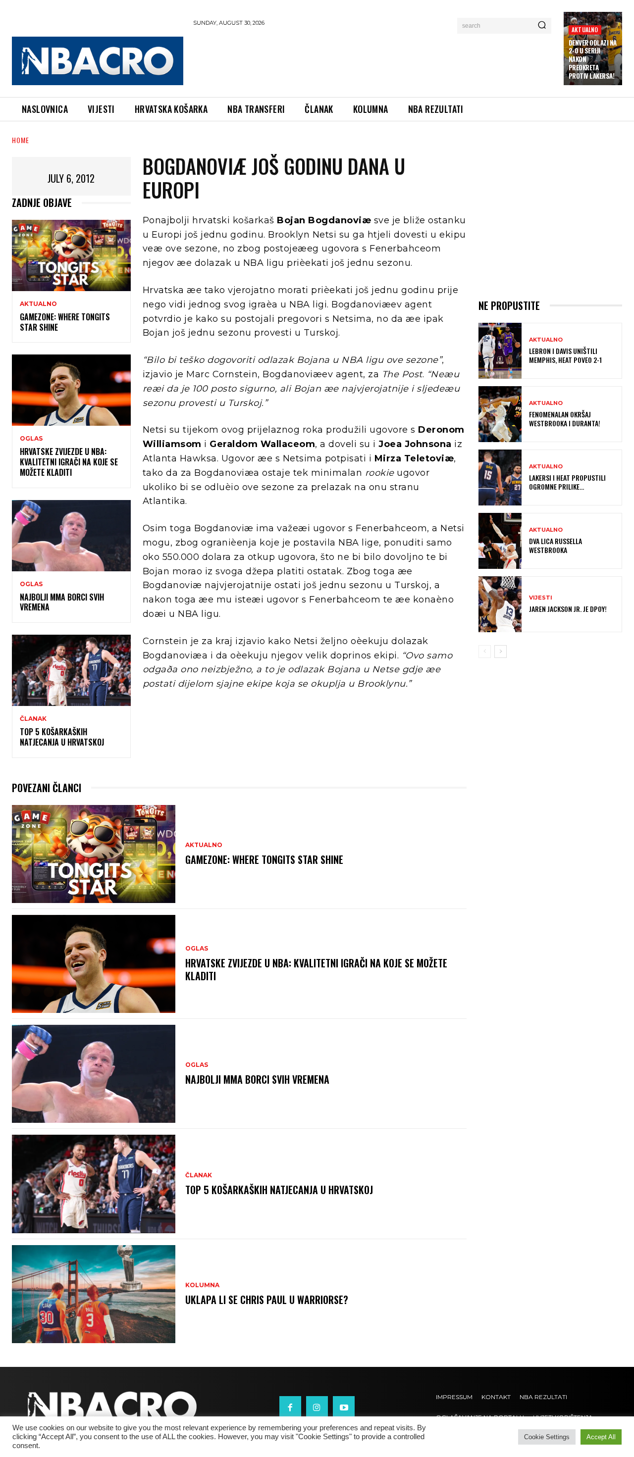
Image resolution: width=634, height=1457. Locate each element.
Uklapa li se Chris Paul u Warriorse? (266, 1299)
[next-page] (500, 651)
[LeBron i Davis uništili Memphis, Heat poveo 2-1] (500, 351)
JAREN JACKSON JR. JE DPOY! (568, 608)
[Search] (541, 26)
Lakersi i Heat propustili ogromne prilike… (567, 482)
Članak (33, 719)
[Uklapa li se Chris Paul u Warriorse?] (93, 1294)
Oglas (31, 439)
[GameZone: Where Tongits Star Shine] (71, 255)
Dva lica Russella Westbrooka (555, 545)
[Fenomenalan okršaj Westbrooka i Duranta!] (500, 414)
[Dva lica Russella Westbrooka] (500, 541)
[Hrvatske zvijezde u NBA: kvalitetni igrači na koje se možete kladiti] (71, 390)
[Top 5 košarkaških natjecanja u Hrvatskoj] (71, 670)
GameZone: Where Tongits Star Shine (65, 322)
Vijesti (540, 598)
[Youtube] (344, 1407)
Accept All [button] (601, 1437)
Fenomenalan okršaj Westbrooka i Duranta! (564, 418)
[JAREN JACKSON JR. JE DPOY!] (500, 604)
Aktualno (585, 29)
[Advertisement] (373, 60)
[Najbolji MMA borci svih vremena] (71, 535)
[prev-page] (484, 651)
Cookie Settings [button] (547, 1437)
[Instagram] (317, 1407)
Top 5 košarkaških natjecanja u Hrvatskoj (62, 737)
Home (20, 140)
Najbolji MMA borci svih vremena (62, 602)
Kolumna (202, 1285)
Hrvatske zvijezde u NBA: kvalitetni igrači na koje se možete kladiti (69, 462)
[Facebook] (290, 1407)
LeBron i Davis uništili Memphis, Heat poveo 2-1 (565, 355)
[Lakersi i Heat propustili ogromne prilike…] (500, 477)
